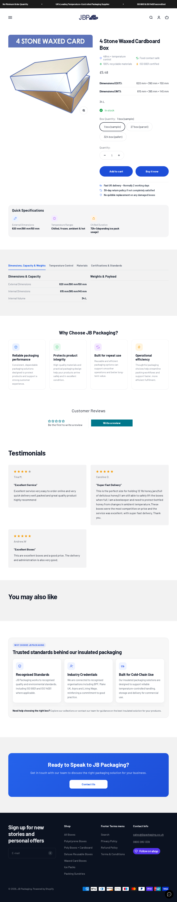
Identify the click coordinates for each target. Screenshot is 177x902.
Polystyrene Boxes (75, 841)
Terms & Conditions (113, 854)
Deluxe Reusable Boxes (78, 854)
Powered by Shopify (43, 888)
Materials (82, 265)
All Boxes (69, 834)
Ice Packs (69, 867)
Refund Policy (109, 847)
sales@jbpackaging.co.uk (148, 834)
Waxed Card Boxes (75, 860)
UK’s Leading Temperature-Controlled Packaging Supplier (70, 4)
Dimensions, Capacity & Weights (27, 265)
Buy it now (152, 171)
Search (105, 834)
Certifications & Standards (106, 265)
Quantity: (105, 147)
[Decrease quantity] (105, 155)
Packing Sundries (74, 873)
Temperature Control (61, 265)
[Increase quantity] (119, 155)
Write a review (112, 423)
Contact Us (88, 784)
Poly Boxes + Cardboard (78, 847)
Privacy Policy (109, 841)
